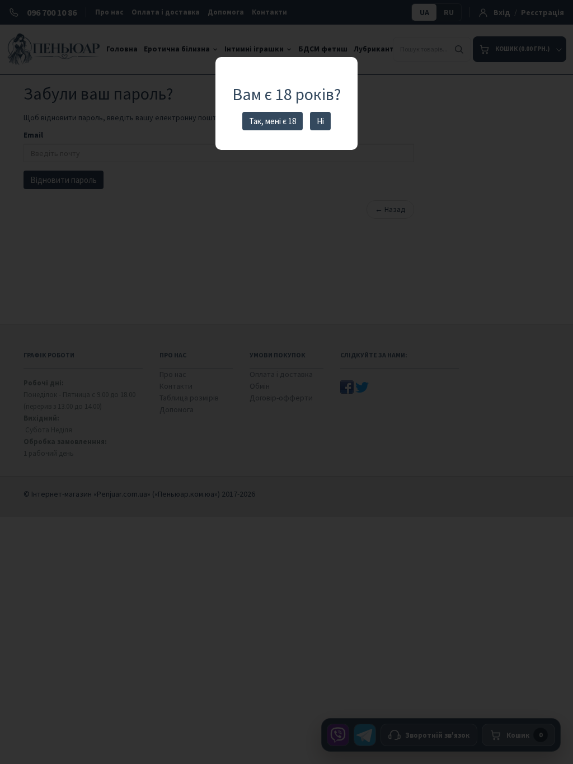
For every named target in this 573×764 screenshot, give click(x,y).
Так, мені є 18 (272, 121)
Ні (320, 121)
